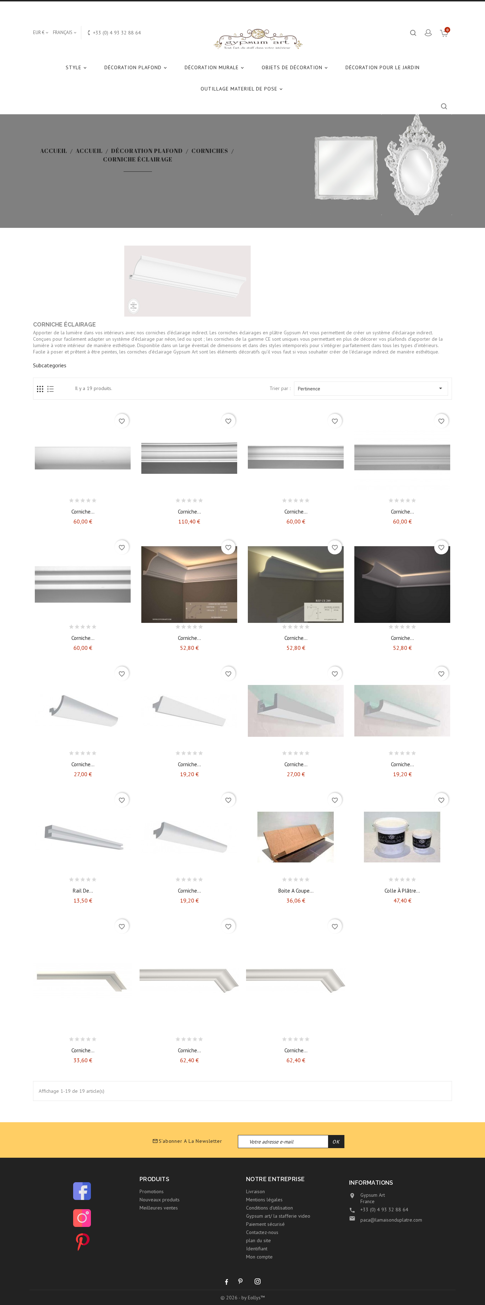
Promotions (152, 1191)
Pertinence (371, 388)
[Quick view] (101, 498)
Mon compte (259, 1257)
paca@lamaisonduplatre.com (391, 1220)
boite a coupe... (296, 890)
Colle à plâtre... (402, 890)
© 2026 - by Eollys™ (242, 1297)
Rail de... (83, 890)
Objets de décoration (295, 67)
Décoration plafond (136, 67)
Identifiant (256, 1248)
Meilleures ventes (159, 1208)
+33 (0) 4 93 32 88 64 (384, 1209)
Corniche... (82, 511)
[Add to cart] (64, 498)
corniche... (189, 1050)
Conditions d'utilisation (269, 1208)
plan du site (258, 1240)
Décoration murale (215, 67)
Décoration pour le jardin (382, 67)
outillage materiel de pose (242, 89)
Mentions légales (264, 1199)
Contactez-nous (262, 1232)
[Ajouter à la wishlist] (76, 498)
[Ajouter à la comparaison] (89, 498)
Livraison (255, 1191)
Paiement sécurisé (265, 1224)
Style (77, 67)
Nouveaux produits (160, 1199)
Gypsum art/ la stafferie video (278, 1216)
